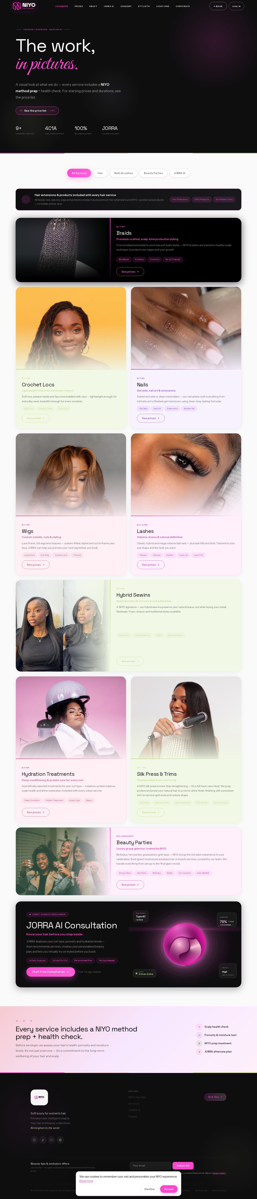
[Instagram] (34, 1140)
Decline (149, 1189)
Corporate (183, 6)
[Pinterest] (60, 1140)
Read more (86, 1181)
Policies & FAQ (219, 1190)
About (93, 6)
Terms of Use (201, 1190)
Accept (168, 1189)
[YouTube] (51, 1140)
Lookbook (62, 6)
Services (133, 1103)
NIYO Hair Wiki (137, 1097)
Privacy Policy (183, 1190)
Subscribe (183, 1165)
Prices (79, 6)
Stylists (144, 6)
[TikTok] (42, 1140)
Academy (126, 6)
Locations (163, 6)
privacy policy (219, 1173)
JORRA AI (109, 6)
